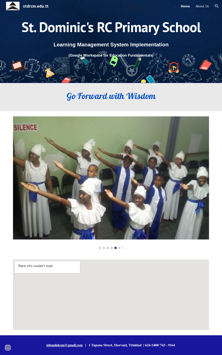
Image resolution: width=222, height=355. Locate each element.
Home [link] (185, 6)
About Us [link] (202, 6)
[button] (217, 6)
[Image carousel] (111, 182)
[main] (111, 25)
